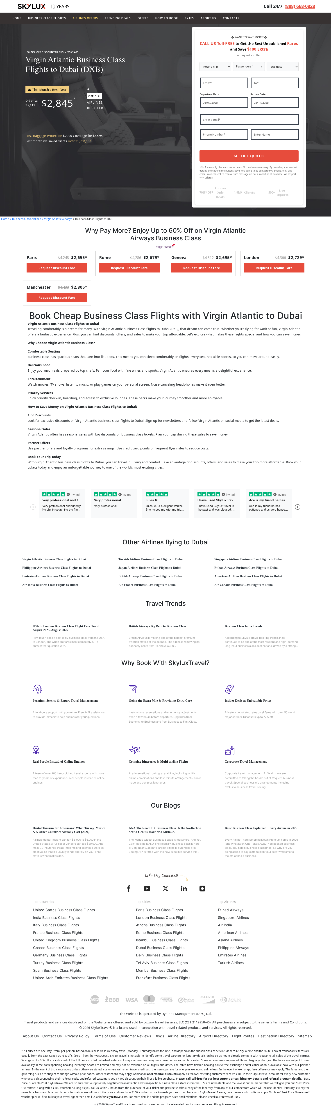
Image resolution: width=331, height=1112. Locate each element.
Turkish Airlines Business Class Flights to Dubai (151, 559)
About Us (31, 1036)
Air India (225, 925)
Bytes (189, 18)
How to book (166, 18)
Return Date (258, 94)
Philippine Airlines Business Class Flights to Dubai (56, 567)
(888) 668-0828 (300, 6)
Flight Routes (243, 1036)
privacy (209, 177)
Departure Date (209, 94)
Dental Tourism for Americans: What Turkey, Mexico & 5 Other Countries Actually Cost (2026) (69, 830)
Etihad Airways (230, 910)
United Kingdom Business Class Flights (66, 940)
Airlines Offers (85, 18)
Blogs (159, 1036)
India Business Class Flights (56, 917)
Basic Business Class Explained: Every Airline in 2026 (261, 828)
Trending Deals (118, 18)
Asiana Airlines (230, 940)
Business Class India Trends (243, 626)
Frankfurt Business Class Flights (163, 978)
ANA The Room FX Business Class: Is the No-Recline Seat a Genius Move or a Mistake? (165, 830)
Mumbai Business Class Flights (162, 970)
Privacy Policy (77, 1036)
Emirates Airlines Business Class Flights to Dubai (55, 576)
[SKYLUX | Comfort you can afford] (44, 6)
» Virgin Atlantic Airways (57, 219)
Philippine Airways (233, 947)
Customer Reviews (135, 1036)
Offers (143, 18)
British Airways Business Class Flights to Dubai (150, 576)
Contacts (231, 18)
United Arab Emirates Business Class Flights (70, 978)
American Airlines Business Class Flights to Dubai (248, 576)
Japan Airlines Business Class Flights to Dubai (149, 567)
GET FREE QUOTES (249, 156)
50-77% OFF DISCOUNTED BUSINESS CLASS (52, 52)
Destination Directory (276, 1036)
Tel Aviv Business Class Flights (162, 962)
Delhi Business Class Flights (159, 955)
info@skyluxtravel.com (113, 1097)
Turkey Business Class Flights (58, 962)
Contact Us (52, 1036)
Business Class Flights (47, 18)
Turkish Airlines (231, 962)
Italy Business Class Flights (56, 925)
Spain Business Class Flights (57, 970)
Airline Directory (181, 1036)
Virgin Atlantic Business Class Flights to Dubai (54, 559)
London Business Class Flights (161, 917)
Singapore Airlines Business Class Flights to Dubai (248, 559)
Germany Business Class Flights (60, 955)
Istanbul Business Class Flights (162, 940)
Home (17, 18)
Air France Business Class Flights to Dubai (147, 585)
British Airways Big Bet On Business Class (157, 626)
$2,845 (57, 103)
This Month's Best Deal (48, 89)
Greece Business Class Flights (58, 947)
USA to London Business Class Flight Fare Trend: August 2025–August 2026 (66, 628)
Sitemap (305, 1036)
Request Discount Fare (57, 268)
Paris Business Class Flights (159, 910)
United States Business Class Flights (64, 910)
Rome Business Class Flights (160, 932)
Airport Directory (213, 1036)
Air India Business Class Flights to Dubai (50, 585)
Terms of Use (104, 1036)
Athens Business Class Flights (161, 925)
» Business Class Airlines (25, 219)
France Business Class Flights (58, 932)
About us (208, 18)
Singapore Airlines (233, 917)
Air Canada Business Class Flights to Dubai (244, 585)
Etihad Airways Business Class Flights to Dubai (246, 567)
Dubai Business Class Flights (160, 947)
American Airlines (232, 932)
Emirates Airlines (232, 955)
